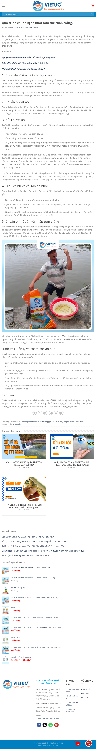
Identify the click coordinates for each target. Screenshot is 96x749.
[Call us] (50, 725)
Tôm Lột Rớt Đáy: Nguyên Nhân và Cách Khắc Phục (26, 555)
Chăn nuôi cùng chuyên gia (62, 422)
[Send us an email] (44, 725)
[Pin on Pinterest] (56, 413)
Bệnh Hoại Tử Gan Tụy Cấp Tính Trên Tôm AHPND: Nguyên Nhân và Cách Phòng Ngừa (43, 550)
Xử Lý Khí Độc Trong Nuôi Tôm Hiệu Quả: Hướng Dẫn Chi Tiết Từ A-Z (34, 541)
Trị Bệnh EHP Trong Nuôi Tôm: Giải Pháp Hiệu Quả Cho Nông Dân (33, 546)
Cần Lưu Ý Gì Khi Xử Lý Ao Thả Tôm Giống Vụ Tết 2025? (28, 536)
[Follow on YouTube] (56, 725)
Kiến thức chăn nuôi (79, 422)
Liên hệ (85, 697)
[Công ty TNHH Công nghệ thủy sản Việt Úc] (48, 6)
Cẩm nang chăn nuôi (28, 422)
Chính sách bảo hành (72, 690)
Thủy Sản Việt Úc (33, 27)
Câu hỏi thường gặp (43, 422)
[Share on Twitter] (45, 413)
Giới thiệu (86, 693)
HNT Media (53, 746)
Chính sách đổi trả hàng (72, 703)
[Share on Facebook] (40, 413)
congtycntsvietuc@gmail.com (48, 718)
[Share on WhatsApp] (34, 413)
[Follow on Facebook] (39, 725)
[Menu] (3, 6)
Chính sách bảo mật (72, 697)
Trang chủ (86, 689)
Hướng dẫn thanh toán (70, 710)
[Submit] (91, 14)
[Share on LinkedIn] (61, 413)
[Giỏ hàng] (92, 6)
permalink (16, 424)
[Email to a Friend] (51, 413)
